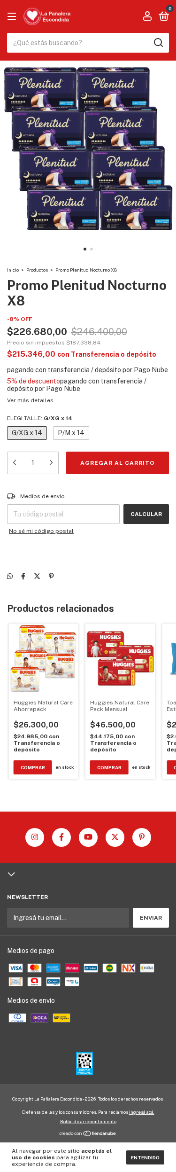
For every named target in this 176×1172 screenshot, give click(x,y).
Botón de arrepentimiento (88, 1121)
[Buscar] (158, 42)
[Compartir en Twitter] (37, 576)
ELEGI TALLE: (39, 418)
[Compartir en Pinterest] (51, 576)
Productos (37, 270)
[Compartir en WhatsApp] (10, 576)
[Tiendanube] (88, 1134)
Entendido (145, 1157)
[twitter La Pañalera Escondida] (115, 837)
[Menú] (13, 17)
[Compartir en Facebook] (23, 576)
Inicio (13, 270)
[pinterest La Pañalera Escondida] (141, 837)
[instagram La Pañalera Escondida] (34, 837)
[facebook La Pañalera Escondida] (61, 837)
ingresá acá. (141, 1112)
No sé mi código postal (41, 531)
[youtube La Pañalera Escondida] (88, 837)
